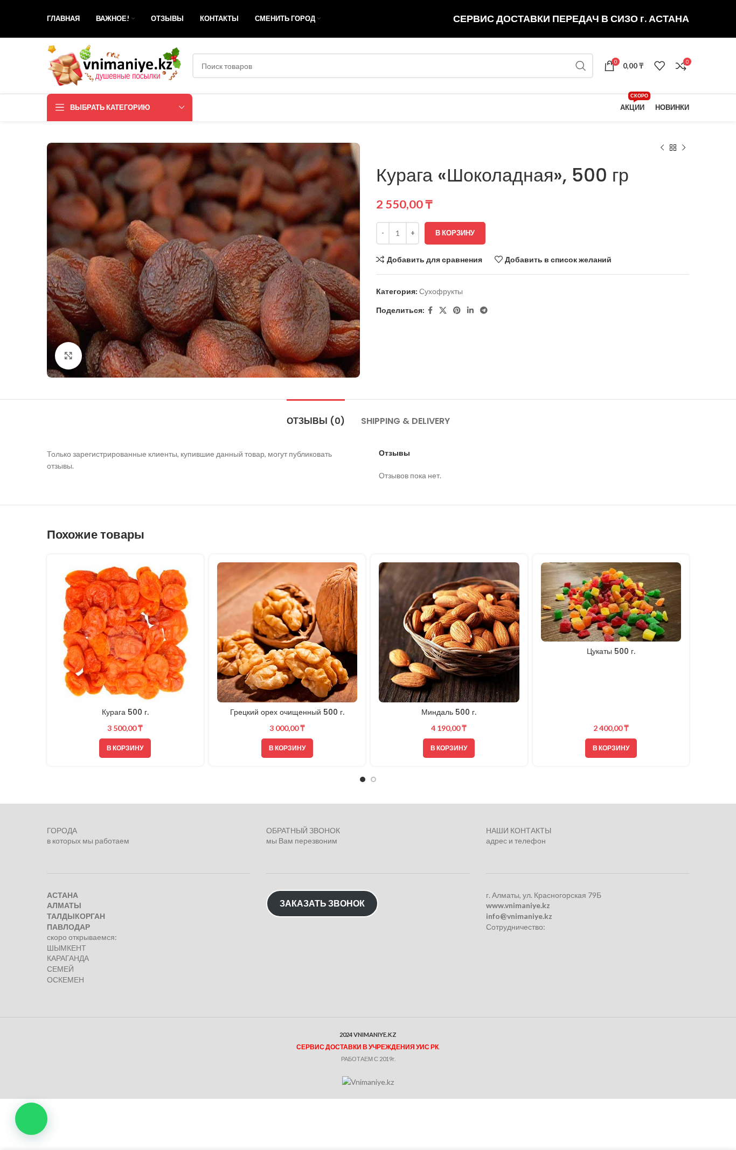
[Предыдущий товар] (662, 148)
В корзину (455, 232)
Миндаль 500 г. (448, 712)
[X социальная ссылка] (443, 310)
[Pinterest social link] (457, 310)
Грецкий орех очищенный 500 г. (287, 712)
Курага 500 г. (125, 712)
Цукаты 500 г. (611, 651)
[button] (31, 1119)
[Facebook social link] (430, 310)
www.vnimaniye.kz (518, 905)
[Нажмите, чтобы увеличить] (68, 355)
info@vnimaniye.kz (519, 916)
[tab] (316, 415)
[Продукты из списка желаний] (659, 65)
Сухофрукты (441, 291)
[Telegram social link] (484, 310)
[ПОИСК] (580, 65)
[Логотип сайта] (114, 64)
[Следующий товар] (683, 148)
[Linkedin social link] (470, 310)
